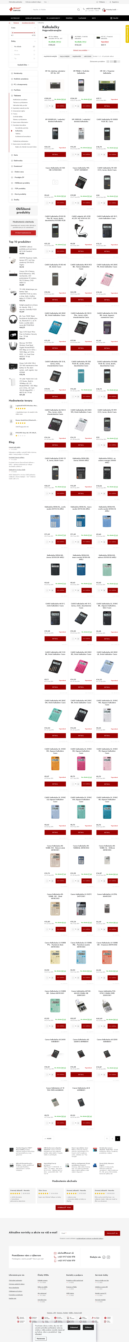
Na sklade (24, 46)
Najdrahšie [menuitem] (77, 56)
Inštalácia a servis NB (101, 1287)
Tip (24, 58)
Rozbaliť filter (22, 65)
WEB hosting (70, 1293)
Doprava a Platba (71, 1287)
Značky (16, 200)
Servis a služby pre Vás (102, 1280)
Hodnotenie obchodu (64, 1181)
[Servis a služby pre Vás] (46, 1321)
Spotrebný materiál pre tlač (21, 108)
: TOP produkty (19, 188)
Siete (16, 155)
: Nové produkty (20, 194)
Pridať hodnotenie (23, 233)
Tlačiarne (17, 96)
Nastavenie (41, 1339)
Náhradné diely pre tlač (20, 105)
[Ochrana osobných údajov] (46, 1318)
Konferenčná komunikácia (23, 136)
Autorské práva (42, 1300)
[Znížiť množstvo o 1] (47, 106)
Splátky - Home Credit (75, 1313)
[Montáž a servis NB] (58, 1321)
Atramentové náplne (19, 111)
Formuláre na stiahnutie (16, 1295)
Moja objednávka (14, 1288)
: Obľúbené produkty (22, 183)
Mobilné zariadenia (21, 79)
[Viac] (114, 18)
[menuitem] (16, 18)
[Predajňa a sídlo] (33, 1321)
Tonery (15, 114)
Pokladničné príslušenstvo (20, 141)
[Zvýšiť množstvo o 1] (52, 106)
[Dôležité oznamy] (108, 1318)
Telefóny (17, 134)
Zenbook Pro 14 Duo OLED (17, 470)
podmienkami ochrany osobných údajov (90, 1238)
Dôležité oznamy (43, 1280)
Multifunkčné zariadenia (20, 100)
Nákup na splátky (43, 1287)
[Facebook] (103, 1257)
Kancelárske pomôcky (21, 128)
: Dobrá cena (19, 172)
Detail (107, 106)
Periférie (17, 90)
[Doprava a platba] (95, 1318)
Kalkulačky (19, 131)
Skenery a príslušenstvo (20, 119)
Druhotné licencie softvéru (16, 457)
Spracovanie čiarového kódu (21, 144)
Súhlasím (88, 1327)
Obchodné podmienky (15, 2)
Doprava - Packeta (62, 1313)
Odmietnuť (74, 1327)
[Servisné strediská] (83, 1321)
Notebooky (18, 73)
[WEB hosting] (95, 1321)
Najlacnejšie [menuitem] (65, 56)
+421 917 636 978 (92, 9)
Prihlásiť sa (112, 1233)
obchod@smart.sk (66, 1253)
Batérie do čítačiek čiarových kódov (26, 147)
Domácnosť (18, 166)
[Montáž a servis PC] (70, 1321)
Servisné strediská (100, 1300)
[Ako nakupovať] (70, 1318)
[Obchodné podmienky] (21, 1318)
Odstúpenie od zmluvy (15, 1291)
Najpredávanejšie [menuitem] (50, 56)
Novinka (24, 54)
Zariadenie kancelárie (19, 125)
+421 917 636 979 (66, 1260)
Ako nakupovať (42, 1293)
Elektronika (18, 161)
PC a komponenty (20, 84)
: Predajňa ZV (19, 177)
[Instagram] (108, 1257)
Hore (49, 1139)
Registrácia (115, 2)
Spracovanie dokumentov (20, 122)
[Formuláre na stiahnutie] (58, 1318)
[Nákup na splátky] (83, 1318)
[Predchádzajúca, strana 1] (112, 1138)
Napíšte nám (12, 1298)
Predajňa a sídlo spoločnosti (74, 1280)
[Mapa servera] (108, 1321)
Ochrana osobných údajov (33, 2)
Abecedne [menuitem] (87, 56)
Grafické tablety (17, 117)
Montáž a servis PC (100, 1293)
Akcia (24, 50)
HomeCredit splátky (14, 447)
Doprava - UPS (51, 1313)
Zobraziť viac (64, 1207)
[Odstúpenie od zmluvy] (33, 1318)
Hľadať (78, 9)
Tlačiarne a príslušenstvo (20, 102)
